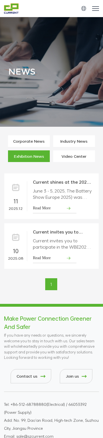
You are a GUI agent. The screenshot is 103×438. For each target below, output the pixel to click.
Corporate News (29, 141)
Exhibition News (29, 156)
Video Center (74, 156)
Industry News (74, 141)
